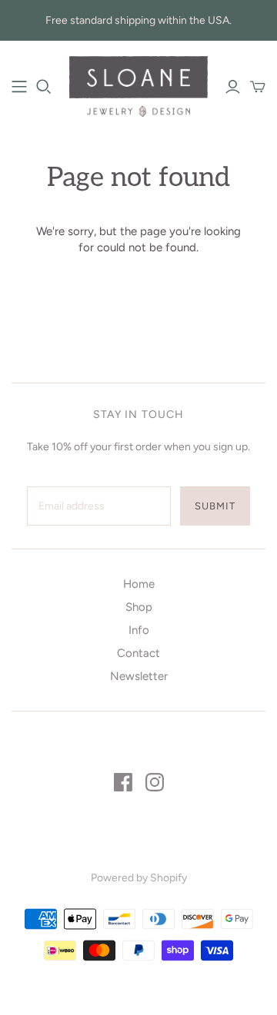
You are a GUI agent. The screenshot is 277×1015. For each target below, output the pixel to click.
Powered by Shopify (139, 877)
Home (139, 584)
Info (138, 630)
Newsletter (139, 676)
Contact (138, 653)
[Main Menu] (19, 87)
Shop (138, 607)
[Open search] (44, 87)
